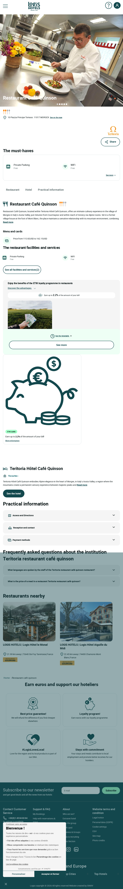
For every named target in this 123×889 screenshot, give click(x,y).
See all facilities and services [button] (22, 269)
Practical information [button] (51, 189)
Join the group (69, 823)
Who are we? (69, 814)
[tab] (57, 104)
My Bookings (39, 814)
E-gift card (67, 827)
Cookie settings (99, 826)
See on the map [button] (56, 117)
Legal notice (98, 817)
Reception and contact (24, 527)
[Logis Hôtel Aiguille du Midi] (86, 621)
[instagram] (68, 849)
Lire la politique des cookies (17, 864)
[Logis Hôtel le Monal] (29, 621)
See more (109, 175)
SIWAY (90, 885)
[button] (5, 884)
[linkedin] (76, 849)
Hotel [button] (28, 189)
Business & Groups (71, 832)
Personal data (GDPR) (102, 822)
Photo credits (98, 840)
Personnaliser (18, 874)
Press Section (69, 841)
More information (12, 440)
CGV (94, 831)
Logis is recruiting (71, 836)
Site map (96, 835)
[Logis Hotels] (34, 6)
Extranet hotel (69, 818)
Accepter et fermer (50, 874)
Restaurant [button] (12, 189)
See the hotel (14, 493)
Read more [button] (8, 222)
